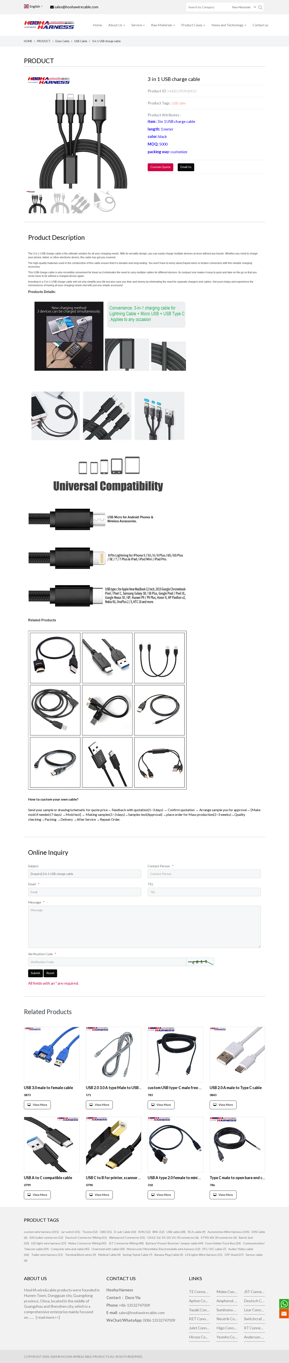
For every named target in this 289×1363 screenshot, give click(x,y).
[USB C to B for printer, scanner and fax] (113, 1144)
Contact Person (160, 866)
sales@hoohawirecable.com (76, 7)
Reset (50, 973)
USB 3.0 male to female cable (48, 1087)
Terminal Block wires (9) (80, 1254)
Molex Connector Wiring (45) (87, 1243)
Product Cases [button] (192, 25)
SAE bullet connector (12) (46, 1237)
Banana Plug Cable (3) (168, 1254)
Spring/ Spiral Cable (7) (137, 1254)
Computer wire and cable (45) (70, 1249)
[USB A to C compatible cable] (51, 1144)
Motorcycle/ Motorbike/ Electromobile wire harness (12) (163, 1249)
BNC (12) (158, 1232)
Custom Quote (160, 167)
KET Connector (199, 1318)
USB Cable (80, 41)
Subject (33, 866)
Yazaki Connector (199, 1309)
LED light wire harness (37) (48, 1243)
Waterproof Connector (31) (127, 1237)
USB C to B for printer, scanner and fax (118, 1177)
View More (40, 1104)
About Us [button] (115, 25)
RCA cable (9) (196, 1232)
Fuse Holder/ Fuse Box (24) (223, 1243)
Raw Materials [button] (162, 25)
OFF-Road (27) (234, 1254)
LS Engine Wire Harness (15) (203, 1254)
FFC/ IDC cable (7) (214, 1249)
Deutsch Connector (254, 1300)
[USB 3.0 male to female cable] (51, 1054)
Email (33, 884)
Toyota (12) (90, 1232)
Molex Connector (227, 1291)
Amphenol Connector (227, 1300)
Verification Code (42, 954)
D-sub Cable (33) (125, 1232)
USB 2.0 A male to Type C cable (236, 1087)
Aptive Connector (199, 1300)
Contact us (260, 25)
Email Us (185, 167)
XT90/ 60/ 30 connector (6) (219, 1237)
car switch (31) (70, 1232)
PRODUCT (44, 41)
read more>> (48, 1317)
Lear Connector (254, 1309)
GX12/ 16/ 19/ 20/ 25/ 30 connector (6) (173, 1237)
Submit (35, 973)
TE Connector (199, 1291)
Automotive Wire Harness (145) (228, 1232)
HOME (28, 41)
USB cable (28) (176, 1232)
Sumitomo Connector (227, 1309)
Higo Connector (227, 1328)
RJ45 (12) (144, 1232)
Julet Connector (199, 1328)
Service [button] (137, 25)
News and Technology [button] (228, 25)
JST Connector (254, 1291)
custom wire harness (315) (41, 1232)
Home (97, 25)
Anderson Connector (254, 1337)
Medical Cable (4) (109, 1254)
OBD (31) (106, 1232)
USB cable (179, 103)
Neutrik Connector (227, 1318)
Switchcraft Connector (254, 1318)
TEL (150, 884)
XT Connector (254, 1328)
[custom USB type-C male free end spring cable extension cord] (175, 1054)
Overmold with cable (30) (108, 1249)
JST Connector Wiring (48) (126, 1243)
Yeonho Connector (227, 1337)
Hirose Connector (199, 1337)
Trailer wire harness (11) (47, 1254)
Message (36, 902)
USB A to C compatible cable (48, 1177)
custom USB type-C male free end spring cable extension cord (200, 1087)
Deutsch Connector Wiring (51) (86, 1237)
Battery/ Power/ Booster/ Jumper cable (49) (174, 1243)
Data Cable (62, 41)
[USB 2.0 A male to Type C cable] (237, 1054)
